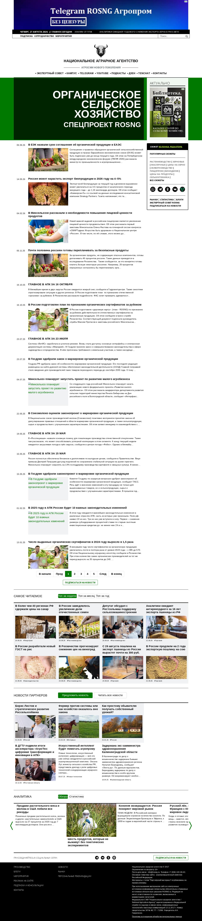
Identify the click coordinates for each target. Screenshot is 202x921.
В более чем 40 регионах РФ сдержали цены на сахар (34, 607)
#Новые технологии (74, 776)
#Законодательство (31, 681)
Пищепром (157, 171)
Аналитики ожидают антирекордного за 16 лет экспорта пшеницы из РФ (163, 609)
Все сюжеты (157, 180)
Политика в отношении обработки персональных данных (157, 917)
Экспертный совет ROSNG (165, 202)
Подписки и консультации (29, 885)
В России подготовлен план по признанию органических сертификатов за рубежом (85, 304)
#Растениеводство (74, 640)
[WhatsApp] (152, 189)
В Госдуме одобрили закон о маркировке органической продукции (73, 358)
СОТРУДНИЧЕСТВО (44, 36)
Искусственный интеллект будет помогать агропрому (77, 747)
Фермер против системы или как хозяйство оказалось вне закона (78, 709)
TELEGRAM (87, 73)
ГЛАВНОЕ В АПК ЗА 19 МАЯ (47, 433)
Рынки (154, 199)
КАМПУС (72, 73)
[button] (11, 825)
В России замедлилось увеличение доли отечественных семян (74, 609)
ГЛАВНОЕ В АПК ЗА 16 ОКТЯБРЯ (50, 284)
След (103, 573)
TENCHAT (144, 73)
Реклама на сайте (23, 880)
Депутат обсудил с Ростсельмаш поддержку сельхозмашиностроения (119, 609)
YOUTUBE (103, 73)
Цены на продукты (161, 174)
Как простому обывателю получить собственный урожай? (119, 709)
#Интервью (71, 740)
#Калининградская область (120, 780)
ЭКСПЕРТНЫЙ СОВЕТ (50, 73)
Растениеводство (160, 161)
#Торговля (158, 640)
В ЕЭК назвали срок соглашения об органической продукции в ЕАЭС (75, 144)
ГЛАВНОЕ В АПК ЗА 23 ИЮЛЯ (48, 338)
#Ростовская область (31, 783)
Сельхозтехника (160, 177)
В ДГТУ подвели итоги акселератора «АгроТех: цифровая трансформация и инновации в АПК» (34, 750)
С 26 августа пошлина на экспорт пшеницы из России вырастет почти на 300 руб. (121, 649)
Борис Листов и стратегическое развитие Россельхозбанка (32, 709)
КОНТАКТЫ (160, 73)
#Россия (26, 740)
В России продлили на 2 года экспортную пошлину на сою (166, 648)
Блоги (179, 199)
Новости (63, 867)
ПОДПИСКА (26, 36)
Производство (22, 867)
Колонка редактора (170, 146)
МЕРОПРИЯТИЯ (63, 36)
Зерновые (178, 161)
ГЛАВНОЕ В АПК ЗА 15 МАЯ (47, 453)
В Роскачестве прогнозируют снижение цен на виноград (78, 648)
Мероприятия (21, 876)
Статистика (167, 199)
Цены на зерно (176, 164)
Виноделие (172, 171)
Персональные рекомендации (74, 876)
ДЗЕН (132, 73)
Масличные (158, 164)
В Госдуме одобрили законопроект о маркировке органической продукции (78, 473)
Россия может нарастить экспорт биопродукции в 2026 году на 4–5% (74, 178)
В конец (116, 573)
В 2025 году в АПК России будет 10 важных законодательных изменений (77, 507)
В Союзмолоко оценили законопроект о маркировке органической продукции (80, 413)
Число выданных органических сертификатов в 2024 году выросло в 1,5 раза (80, 541)
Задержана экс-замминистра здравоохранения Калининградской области (121, 749)
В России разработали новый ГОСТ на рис (35, 648)
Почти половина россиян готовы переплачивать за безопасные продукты (78, 250)
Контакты (19, 889)
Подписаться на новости (165, 205)
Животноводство (162, 167)
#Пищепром (28, 640)
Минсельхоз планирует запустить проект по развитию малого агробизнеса (79, 379)
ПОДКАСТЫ (118, 73)
